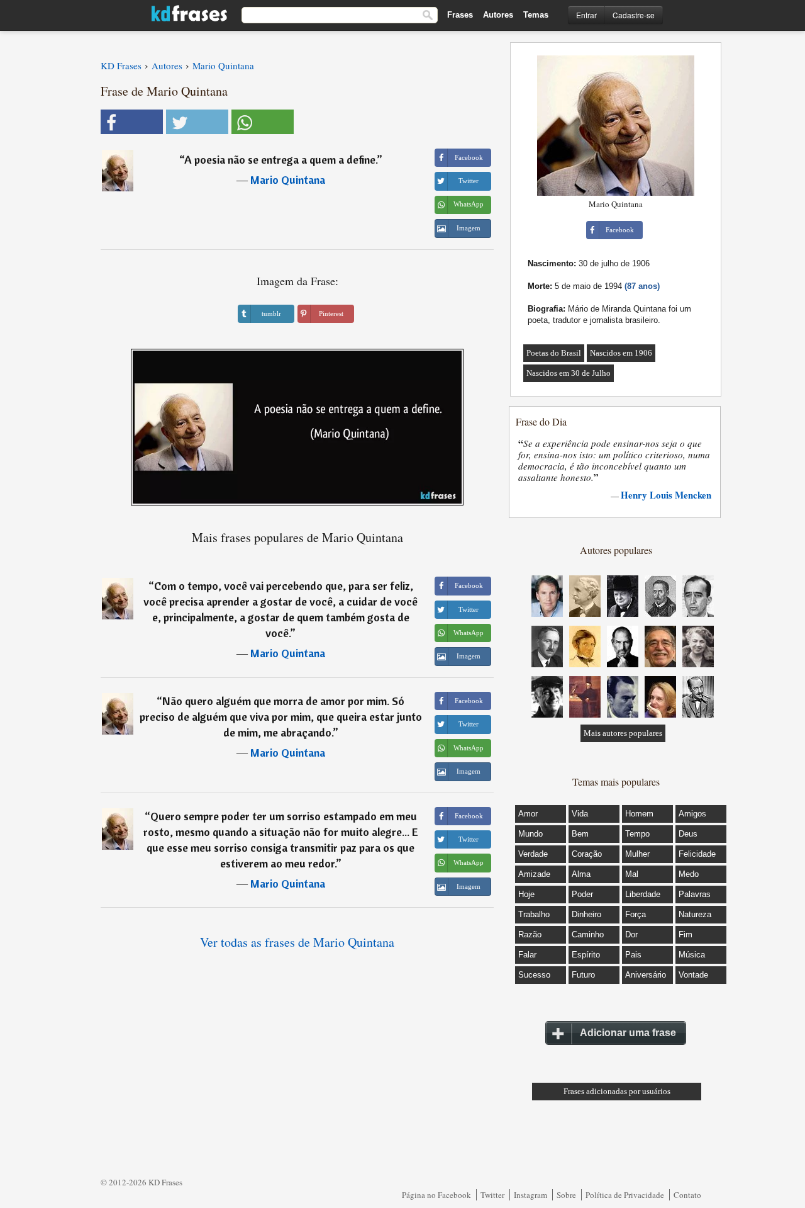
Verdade (533, 854)
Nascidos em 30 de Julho (568, 373)
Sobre (566, 1194)
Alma (581, 874)
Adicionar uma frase (628, 1032)
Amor (528, 813)
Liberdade (642, 894)
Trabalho (534, 914)
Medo (689, 874)
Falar (527, 954)
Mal (631, 874)
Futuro (583, 974)
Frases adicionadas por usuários (617, 1091)
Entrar (586, 14)
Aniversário (645, 974)
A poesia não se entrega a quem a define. (280, 159)
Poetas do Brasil (553, 353)
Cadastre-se (634, 14)
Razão (529, 934)
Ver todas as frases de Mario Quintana (297, 942)
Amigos (692, 813)
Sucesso (534, 974)
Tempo (637, 833)
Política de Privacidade (625, 1194)
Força (635, 914)
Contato (687, 1194)
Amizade (534, 874)
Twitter (492, 1194)
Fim (685, 934)
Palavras (695, 894)
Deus (688, 833)
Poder (582, 894)
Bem (580, 833)
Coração (587, 854)
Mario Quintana (287, 179)
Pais (633, 954)
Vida (580, 813)
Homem (639, 813)
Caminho (588, 934)
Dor (631, 934)
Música (692, 954)
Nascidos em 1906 (621, 353)
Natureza (695, 914)
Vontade (693, 974)
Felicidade (697, 854)
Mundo (530, 833)
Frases (460, 15)
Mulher (637, 854)
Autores (498, 15)
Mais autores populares (623, 733)
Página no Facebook (436, 1194)
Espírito (586, 954)
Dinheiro (586, 914)
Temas (535, 15)
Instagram (530, 1194)
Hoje (526, 894)
